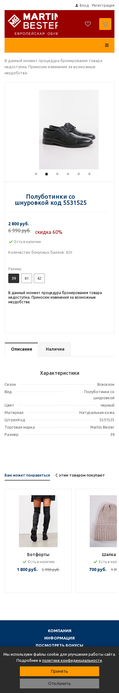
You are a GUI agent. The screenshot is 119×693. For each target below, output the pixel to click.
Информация (59, 638)
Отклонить (59, 683)
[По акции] (38, 521)
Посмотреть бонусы (59, 645)
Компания (59, 630)
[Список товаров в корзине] (106, 28)
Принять (59, 671)
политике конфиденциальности (72, 660)
